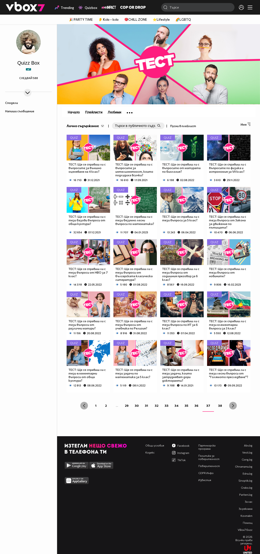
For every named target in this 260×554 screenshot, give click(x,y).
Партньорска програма (206, 447)
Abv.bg (248, 445)
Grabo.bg (246, 487)
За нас (248, 501)
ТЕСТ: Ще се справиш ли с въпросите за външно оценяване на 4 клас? (87, 167)
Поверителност (209, 466)
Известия (204, 480)
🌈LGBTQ (183, 19)
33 (166, 405)
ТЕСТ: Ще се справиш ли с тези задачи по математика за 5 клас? (133, 373)
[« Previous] (84, 405)
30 (137, 405)
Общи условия (154, 445)
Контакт (246, 515)
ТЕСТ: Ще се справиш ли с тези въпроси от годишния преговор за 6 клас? (180, 274)
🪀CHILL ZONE (135, 19)
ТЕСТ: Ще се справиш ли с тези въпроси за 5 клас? (180, 218)
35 (186, 405)
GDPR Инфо (206, 473)
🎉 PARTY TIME (81, 19)
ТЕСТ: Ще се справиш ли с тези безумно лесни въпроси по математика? (134, 220)
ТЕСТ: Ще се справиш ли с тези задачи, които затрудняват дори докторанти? (180, 375)
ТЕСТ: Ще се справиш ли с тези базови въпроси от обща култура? (87, 220)
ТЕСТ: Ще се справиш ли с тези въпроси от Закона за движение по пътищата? (227, 222)
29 (126, 405)
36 (196, 405)
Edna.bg (247, 473)
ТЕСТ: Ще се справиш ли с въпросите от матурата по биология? (181, 167)
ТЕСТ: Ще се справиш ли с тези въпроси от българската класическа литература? (134, 274)
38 (220, 405)
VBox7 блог (245, 529)
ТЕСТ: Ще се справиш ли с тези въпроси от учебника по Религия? (133, 324)
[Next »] (233, 405)
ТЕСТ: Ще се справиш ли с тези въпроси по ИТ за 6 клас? (180, 324)
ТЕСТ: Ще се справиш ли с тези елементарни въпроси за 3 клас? (227, 324)
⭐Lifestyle (161, 19)
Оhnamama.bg (243, 466)
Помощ (247, 522)
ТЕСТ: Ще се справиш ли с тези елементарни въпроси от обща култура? (87, 375)
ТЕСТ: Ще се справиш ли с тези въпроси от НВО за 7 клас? (88, 272)
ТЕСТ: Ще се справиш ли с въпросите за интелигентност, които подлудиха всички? (134, 169)
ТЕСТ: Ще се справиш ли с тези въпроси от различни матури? (87, 324)
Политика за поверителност (208, 457)
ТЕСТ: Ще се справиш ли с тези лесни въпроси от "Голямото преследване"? (228, 373)
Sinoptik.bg (245, 480)
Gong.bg (247, 459)
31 (146, 405)
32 (156, 405)
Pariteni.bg (245, 494)
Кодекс (150, 452)
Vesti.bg (247, 452)
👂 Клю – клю (108, 19)
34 (177, 405)
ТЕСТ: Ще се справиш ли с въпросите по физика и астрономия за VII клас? (227, 167)
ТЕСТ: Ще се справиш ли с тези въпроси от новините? (227, 272)
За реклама (245, 508)
